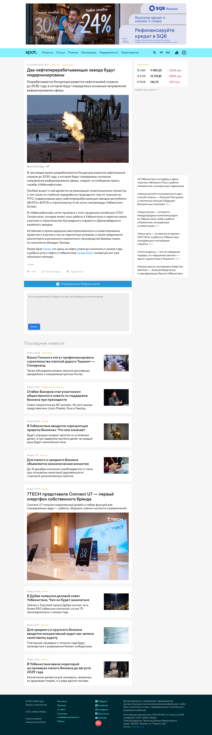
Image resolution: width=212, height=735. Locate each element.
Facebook (103, 705)
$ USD (141, 70)
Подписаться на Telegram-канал (80, 283)
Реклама (61, 705)
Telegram (102, 701)
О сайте (61, 709)
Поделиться (76, 271)
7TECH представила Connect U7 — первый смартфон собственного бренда (70, 496)
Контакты (62, 701)
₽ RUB (141, 82)
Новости (47, 52)
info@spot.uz (137, 727)
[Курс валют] (176, 52)
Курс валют (143, 64)
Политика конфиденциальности (68, 715)
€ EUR (141, 76)
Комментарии (53, 271)
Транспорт (46, 353)
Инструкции (88, 52)
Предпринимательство (52, 387)
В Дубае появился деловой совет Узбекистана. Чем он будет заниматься (58, 598)
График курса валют (146, 89)
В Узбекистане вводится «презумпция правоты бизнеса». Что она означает (57, 428)
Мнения (73, 52)
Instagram (103, 709)
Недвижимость (108, 52)
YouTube (102, 718)
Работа (61, 721)
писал (47, 249)
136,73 (154, 82)
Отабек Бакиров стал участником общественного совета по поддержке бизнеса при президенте (57, 396)
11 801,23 (156, 70)
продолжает (85, 253)
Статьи (60, 52)
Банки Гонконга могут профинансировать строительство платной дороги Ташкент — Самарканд (61, 361)
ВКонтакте (103, 714)
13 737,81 (156, 76)
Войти (34, 326)
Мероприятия (130, 52)
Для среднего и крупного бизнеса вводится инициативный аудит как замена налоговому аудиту (60, 634)
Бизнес (45, 421)
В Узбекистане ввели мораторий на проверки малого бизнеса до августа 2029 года (59, 668)
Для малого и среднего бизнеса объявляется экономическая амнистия (58, 462)
